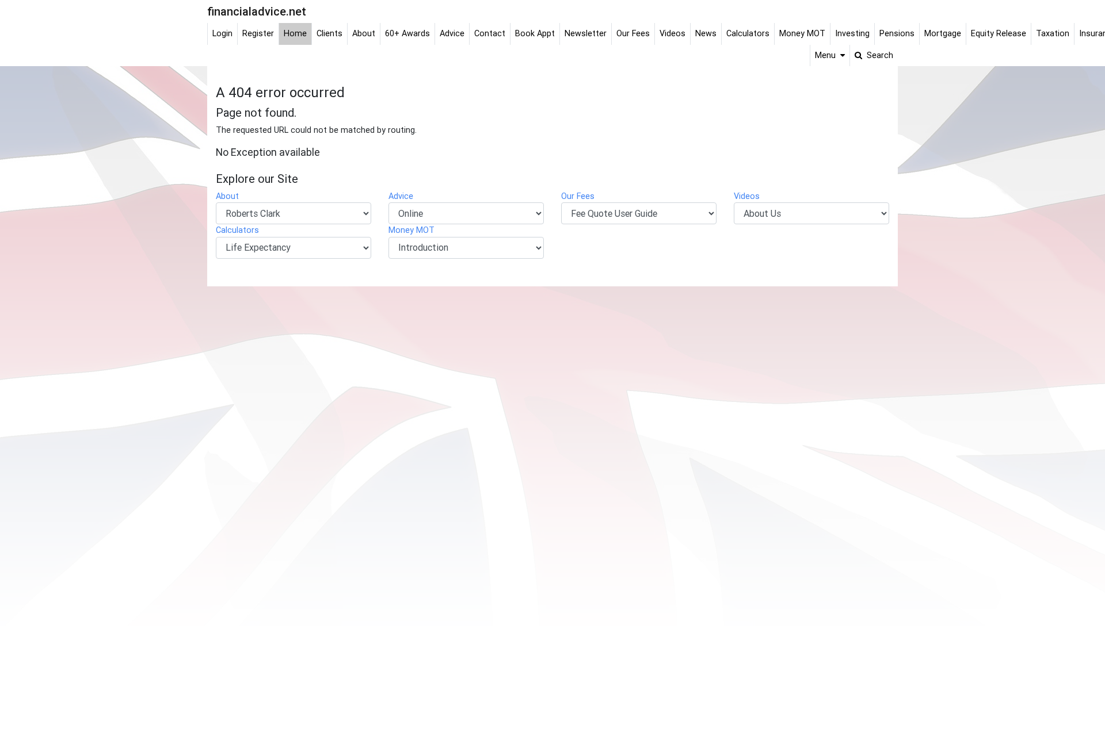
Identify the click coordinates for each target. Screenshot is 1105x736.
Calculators (237, 230)
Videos (747, 196)
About (227, 196)
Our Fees (578, 196)
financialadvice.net (256, 11)
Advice (400, 196)
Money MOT (411, 230)
